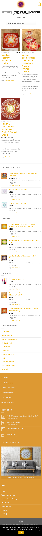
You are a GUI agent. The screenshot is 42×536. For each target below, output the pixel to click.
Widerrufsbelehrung (8, 495)
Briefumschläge (6, 347)
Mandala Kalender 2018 (15, 428)
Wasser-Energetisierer (9, 339)
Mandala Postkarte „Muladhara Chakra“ (6, 59)
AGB (3, 491)
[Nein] (40, 531)
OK (21, 532)
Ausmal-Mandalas (7, 362)
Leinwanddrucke (7, 335)
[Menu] (2, 4)
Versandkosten (9, 80)
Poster (3, 358)
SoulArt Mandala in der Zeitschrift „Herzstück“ (22, 416)
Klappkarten (5, 350)
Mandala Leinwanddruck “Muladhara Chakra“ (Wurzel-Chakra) (9, 129)
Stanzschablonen (7, 354)
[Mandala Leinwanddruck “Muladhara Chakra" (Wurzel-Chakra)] (10, 109)
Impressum (5, 502)
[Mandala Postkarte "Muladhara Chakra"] (10, 40)
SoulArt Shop (7, 525)
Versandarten (6, 506)
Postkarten (5, 332)
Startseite (7, 12)
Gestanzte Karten (7, 343)
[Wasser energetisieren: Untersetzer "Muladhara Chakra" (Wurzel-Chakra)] (31, 40)
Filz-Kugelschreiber (8, 365)
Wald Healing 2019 (13, 422)
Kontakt (4, 510)
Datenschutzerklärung (9, 499)
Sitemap (4, 514)
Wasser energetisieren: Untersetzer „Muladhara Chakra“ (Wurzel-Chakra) (29, 63)
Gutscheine (5, 369)
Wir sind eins (11, 434)
